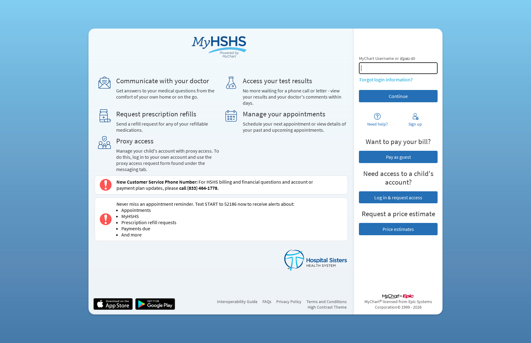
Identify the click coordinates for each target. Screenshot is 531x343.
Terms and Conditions (326, 301)
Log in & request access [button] (398, 197)
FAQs (266, 301)
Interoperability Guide (237, 301)
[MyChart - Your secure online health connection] (221, 45)
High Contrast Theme (327, 307)
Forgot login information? (386, 79)
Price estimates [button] (398, 229)
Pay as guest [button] (398, 157)
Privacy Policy (288, 301)
